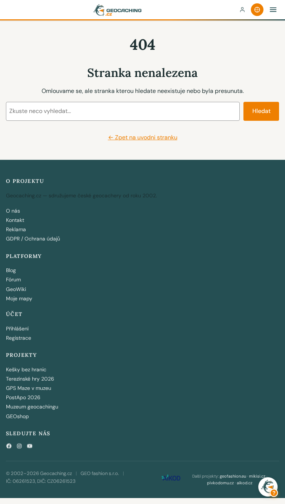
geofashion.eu (233, 476)
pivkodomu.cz (220, 482)
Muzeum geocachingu (32, 406)
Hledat (261, 111)
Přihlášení (17, 328)
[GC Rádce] (257, 9)
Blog (11, 270)
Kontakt (15, 220)
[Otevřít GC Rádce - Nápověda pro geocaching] (268, 487)
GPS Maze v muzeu (28, 388)
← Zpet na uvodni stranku (142, 137)
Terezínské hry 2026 (30, 378)
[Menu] (273, 9)
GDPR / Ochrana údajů (33, 238)
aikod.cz (244, 482)
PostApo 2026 (23, 397)
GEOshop (17, 416)
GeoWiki (16, 289)
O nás (13, 210)
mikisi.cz (257, 476)
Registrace (18, 338)
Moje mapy (19, 298)
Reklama (16, 229)
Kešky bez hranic (26, 369)
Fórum (13, 279)
